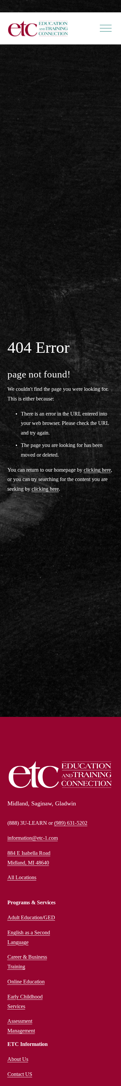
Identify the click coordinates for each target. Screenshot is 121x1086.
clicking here (97, 470)
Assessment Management (21, 1026)
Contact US (19, 1074)
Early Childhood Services (25, 1001)
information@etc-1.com (32, 838)
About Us (17, 1059)
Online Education (26, 981)
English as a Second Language (28, 937)
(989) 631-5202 (70, 823)
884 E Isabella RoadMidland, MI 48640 (28, 858)
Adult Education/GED (31, 917)
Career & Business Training (27, 961)
